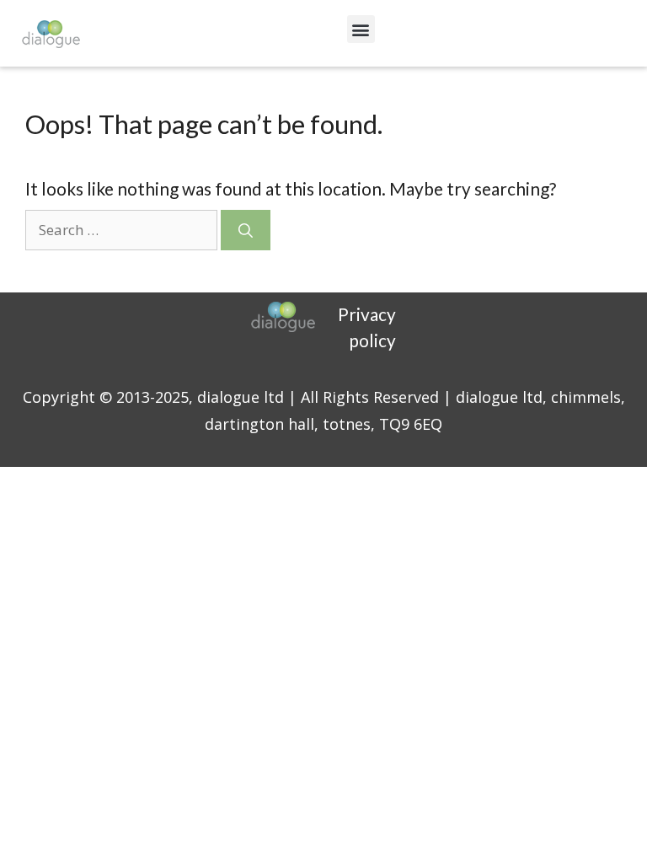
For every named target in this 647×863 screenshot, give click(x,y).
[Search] (245, 230)
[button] (361, 29)
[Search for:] (123, 228)
